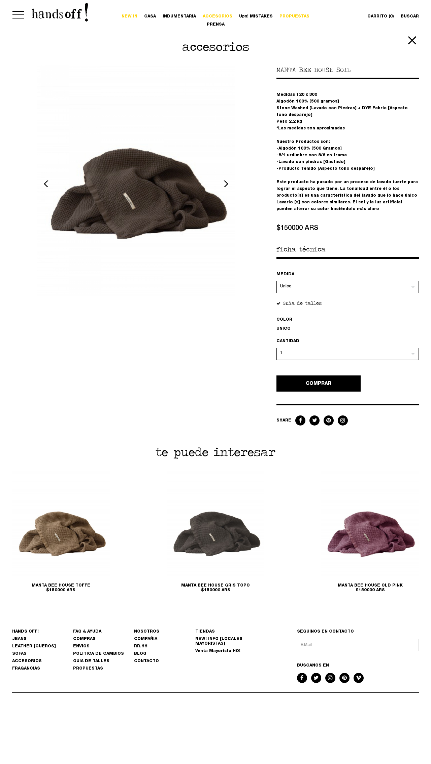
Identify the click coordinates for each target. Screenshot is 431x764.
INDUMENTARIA (179, 16)
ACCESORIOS (27, 661)
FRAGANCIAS (26, 669)
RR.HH (140, 646)
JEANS (19, 639)
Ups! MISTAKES (256, 16)
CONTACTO (146, 661)
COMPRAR (318, 383)
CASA (150, 16)
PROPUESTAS (294, 16)
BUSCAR (410, 16)
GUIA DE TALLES (91, 661)
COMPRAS (84, 639)
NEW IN (129, 16)
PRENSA (216, 25)
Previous (47, 183)
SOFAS (19, 654)
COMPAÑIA (145, 639)
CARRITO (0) (380, 16)
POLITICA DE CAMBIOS (98, 654)
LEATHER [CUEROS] (34, 646)
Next (225, 183)
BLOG (140, 654)
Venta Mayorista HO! (217, 651)
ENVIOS (81, 646)
